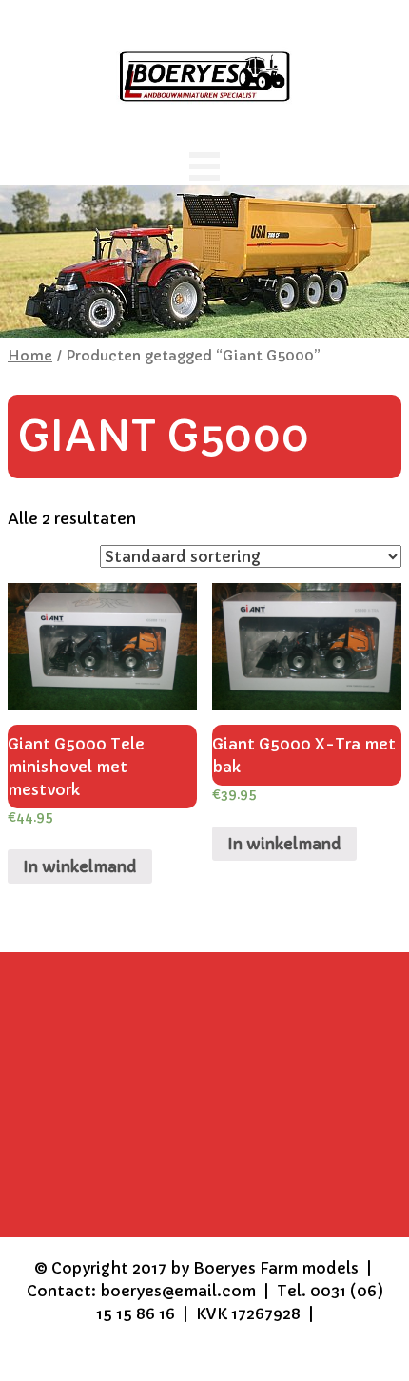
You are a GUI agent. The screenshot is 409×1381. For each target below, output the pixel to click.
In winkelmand (80, 866)
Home (30, 355)
